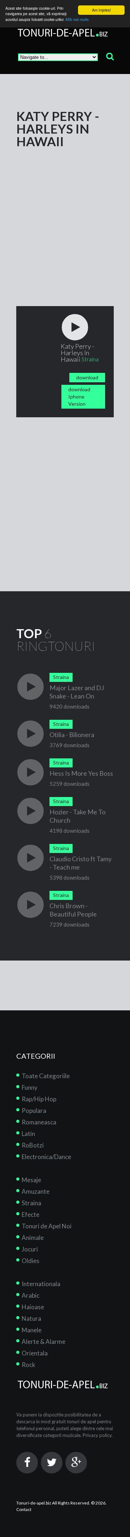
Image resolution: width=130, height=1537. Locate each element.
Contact (23, 1509)
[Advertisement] (65, 213)
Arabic (30, 1295)
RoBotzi (33, 1145)
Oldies (30, 1260)
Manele (32, 1330)
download (87, 377)
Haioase (33, 1307)
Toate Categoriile (46, 1076)
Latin (28, 1133)
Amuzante (35, 1191)
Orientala (35, 1353)
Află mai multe (77, 19)
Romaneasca (39, 1122)
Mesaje (31, 1180)
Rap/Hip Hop (39, 1099)
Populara (34, 1110)
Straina (31, 1203)
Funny (30, 1087)
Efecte (30, 1214)
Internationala (41, 1284)
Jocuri (30, 1249)
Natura (31, 1318)
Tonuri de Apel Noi (47, 1226)
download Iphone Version (79, 396)
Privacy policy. (98, 1435)
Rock (28, 1364)
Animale (33, 1237)
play (75, 327)
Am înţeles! (101, 10)
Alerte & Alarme (43, 1341)
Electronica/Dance (46, 1157)
